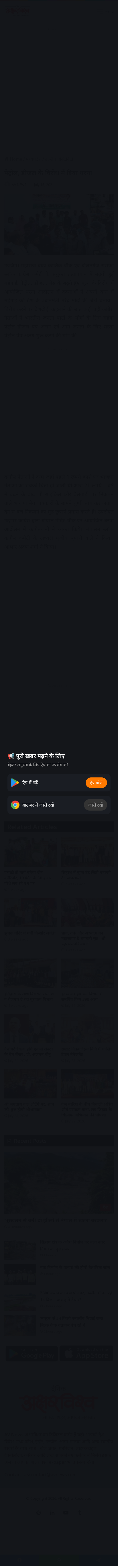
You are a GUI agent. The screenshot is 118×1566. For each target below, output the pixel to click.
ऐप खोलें (96, 782)
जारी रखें (95, 805)
